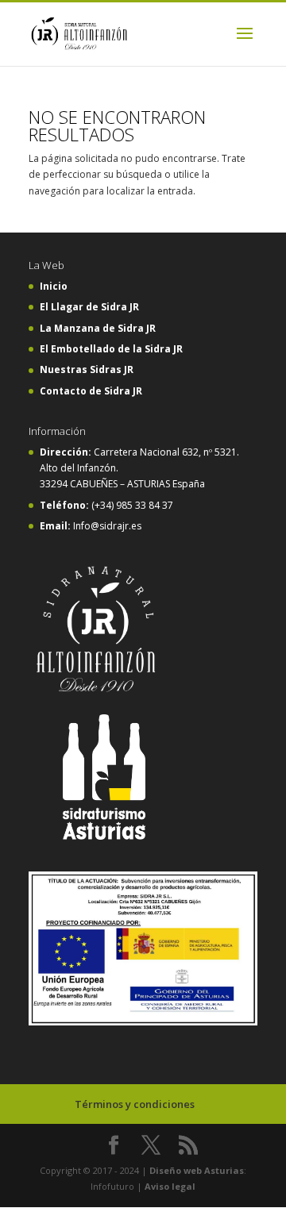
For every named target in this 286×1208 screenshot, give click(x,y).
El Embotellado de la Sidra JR (111, 349)
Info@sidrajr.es (107, 526)
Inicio (54, 286)
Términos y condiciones (135, 1104)
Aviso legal (170, 1186)
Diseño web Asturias (196, 1170)
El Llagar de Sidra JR (89, 307)
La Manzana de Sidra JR (98, 328)
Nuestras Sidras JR (86, 369)
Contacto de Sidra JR (91, 391)
